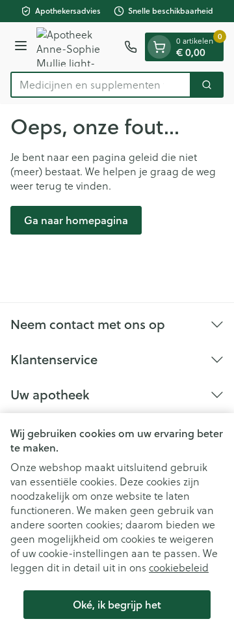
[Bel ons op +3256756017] (130, 46)
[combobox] (100, 85)
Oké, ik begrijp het (117, 604)
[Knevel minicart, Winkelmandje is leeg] (159, 47)
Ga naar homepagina (76, 219)
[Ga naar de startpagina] (77, 46)
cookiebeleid (179, 567)
